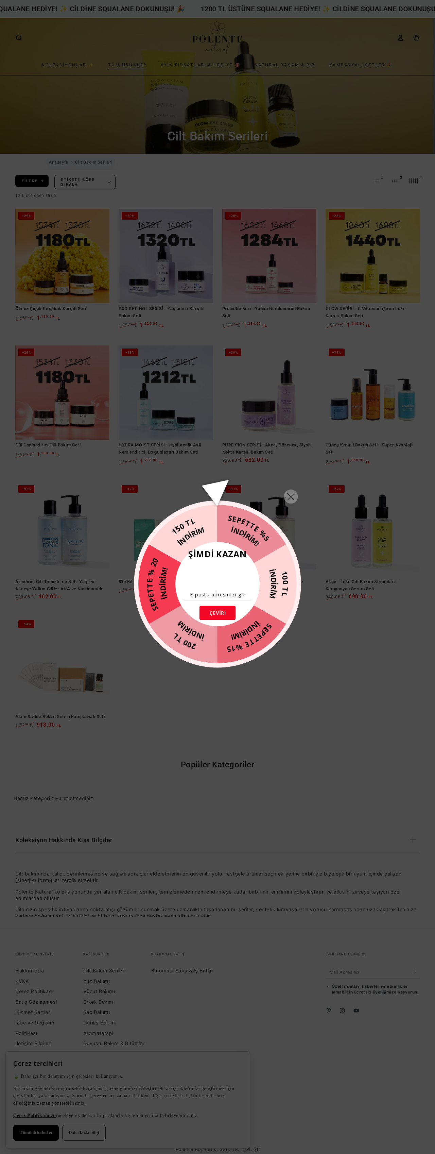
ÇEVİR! (217, 612)
